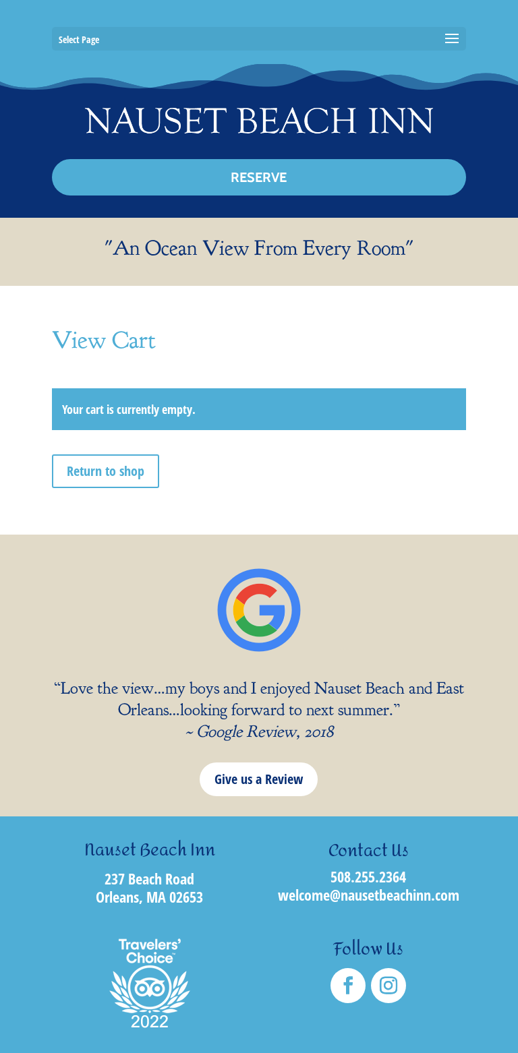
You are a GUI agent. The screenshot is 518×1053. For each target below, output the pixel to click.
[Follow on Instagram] (388, 985)
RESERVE (259, 177)
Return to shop (105, 471)
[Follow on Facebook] (348, 985)
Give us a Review (258, 779)
